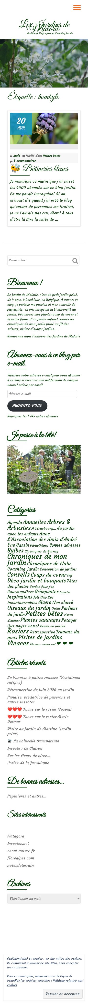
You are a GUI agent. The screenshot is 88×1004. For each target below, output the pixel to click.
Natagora (15, 836)
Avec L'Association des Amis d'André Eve (42, 539)
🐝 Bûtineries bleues (39, 168)
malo (16, 155)
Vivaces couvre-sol (42, 644)
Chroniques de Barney (41, 551)
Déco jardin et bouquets (36, 580)
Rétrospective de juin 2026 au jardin (40, 689)
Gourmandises (20, 591)
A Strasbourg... (44, 528)
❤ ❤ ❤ (64, 643)
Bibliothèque (39, 545)
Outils (56, 609)
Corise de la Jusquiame (28, 762)
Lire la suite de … (42, 219)
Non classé (62, 602)
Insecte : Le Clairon (24, 748)
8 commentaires (25, 160)
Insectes (65, 592)
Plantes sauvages (40, 620)
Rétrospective (42, 632)
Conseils (18, 574)
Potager (69, 620)
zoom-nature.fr (20, 850)
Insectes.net (18, 843)
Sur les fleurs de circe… (28, 755)
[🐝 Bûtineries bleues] (44, 128)
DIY (69, 575)
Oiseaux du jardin (29, 607)
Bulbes (15, 550)
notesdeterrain (20, 865)
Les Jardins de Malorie (44, 27)
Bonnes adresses (64, 545)
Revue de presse (52, 626)
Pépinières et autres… (27, 796)
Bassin (22, 545)
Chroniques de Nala (49, 563)
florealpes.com (20, 858)
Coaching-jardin (23, 569)
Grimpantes (47, 591)
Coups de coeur (48, 575)
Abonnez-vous (27, 406)
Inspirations (19, 597)
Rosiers (18, 631)
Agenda (14, 522)
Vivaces (18, 643)
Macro (44, 602)
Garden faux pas (42, 587)
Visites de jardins (40, 637)
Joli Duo (40, 597)
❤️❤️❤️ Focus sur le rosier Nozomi (39, 709)
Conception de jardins (58, 569)
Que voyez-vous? (23, 625)
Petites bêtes (51, 155)
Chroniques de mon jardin (37, 559)
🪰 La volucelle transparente (33, 740)
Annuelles (34, 522)
